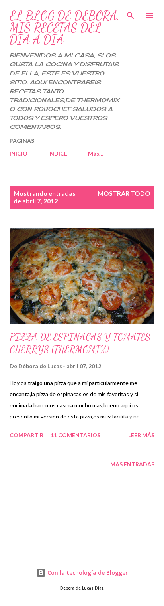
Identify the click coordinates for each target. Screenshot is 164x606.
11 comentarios (75, 435)
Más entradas (132, 464)
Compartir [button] (26, 435)
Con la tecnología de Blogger (87, 572)
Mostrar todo (124, 193)
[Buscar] (130, 14)
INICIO (18, 153)
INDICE (57, 153)
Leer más (141, 435)
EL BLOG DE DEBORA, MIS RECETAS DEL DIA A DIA (64, 27)
